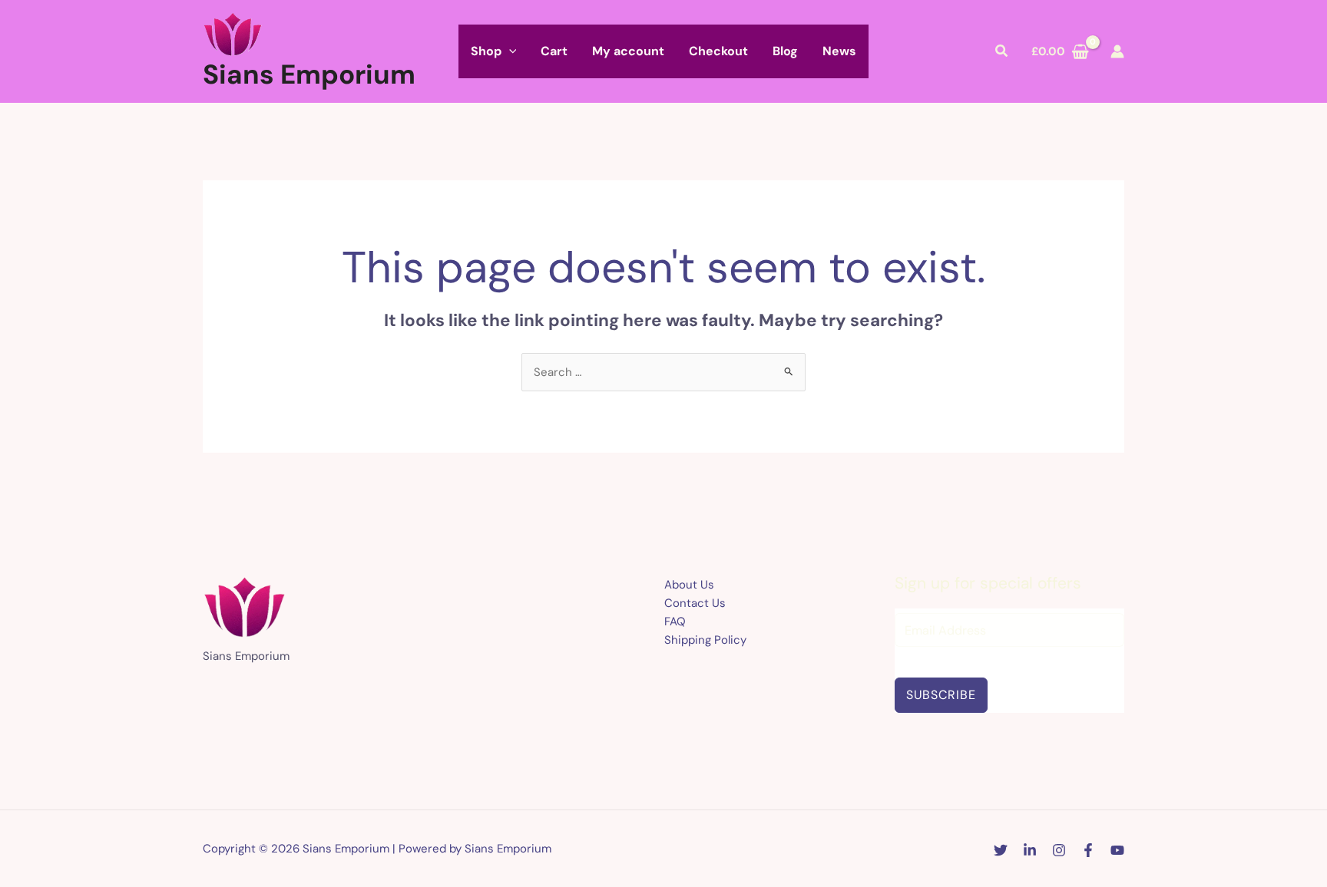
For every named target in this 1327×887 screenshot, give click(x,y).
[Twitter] (1001, 850)
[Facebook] (1088, 850)
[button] (509, 51)
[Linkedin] (1030, 850)
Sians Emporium (309, 74)
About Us (689, 584)
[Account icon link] (1117, 51)
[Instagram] (1059, 850)
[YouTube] (1117, 850)
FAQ (675, 621)
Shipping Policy (705, 640)
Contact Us (695, 603)
